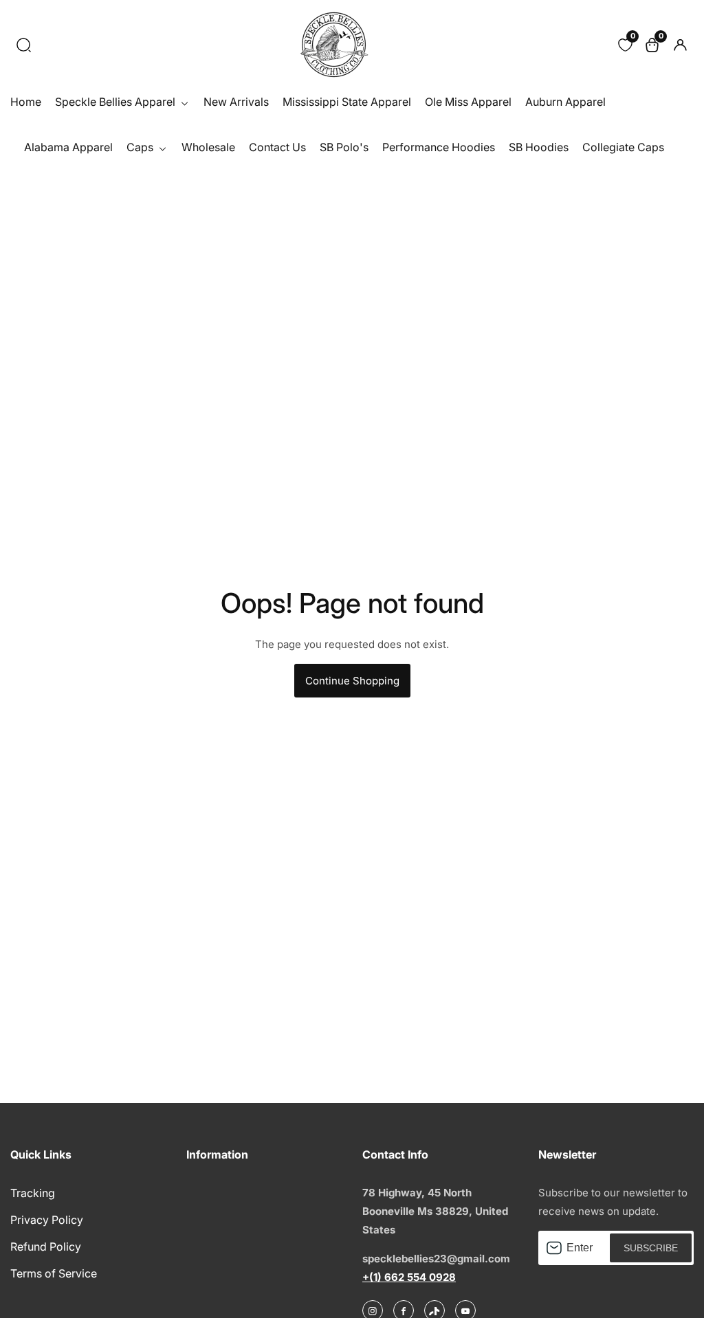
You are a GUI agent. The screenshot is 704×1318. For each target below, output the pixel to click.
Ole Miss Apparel (468, 102)
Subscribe (651, 1247)
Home (25, 102)
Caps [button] (141, 147)
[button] (23, 45)
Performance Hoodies (438, 147)
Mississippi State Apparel (347, 102)
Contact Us (277, 147)
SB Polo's (344, 147)
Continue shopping (352, 680)
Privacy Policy (46, 1220)
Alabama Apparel (68, 147)
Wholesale (208, 147)
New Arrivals (236, 102)
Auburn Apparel (565, 102)
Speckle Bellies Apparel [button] (116, 102)
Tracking (32, 1193)
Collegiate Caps (623, 147)
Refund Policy (45, 1246)
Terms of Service (53, 1273)
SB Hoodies (539, 147)
